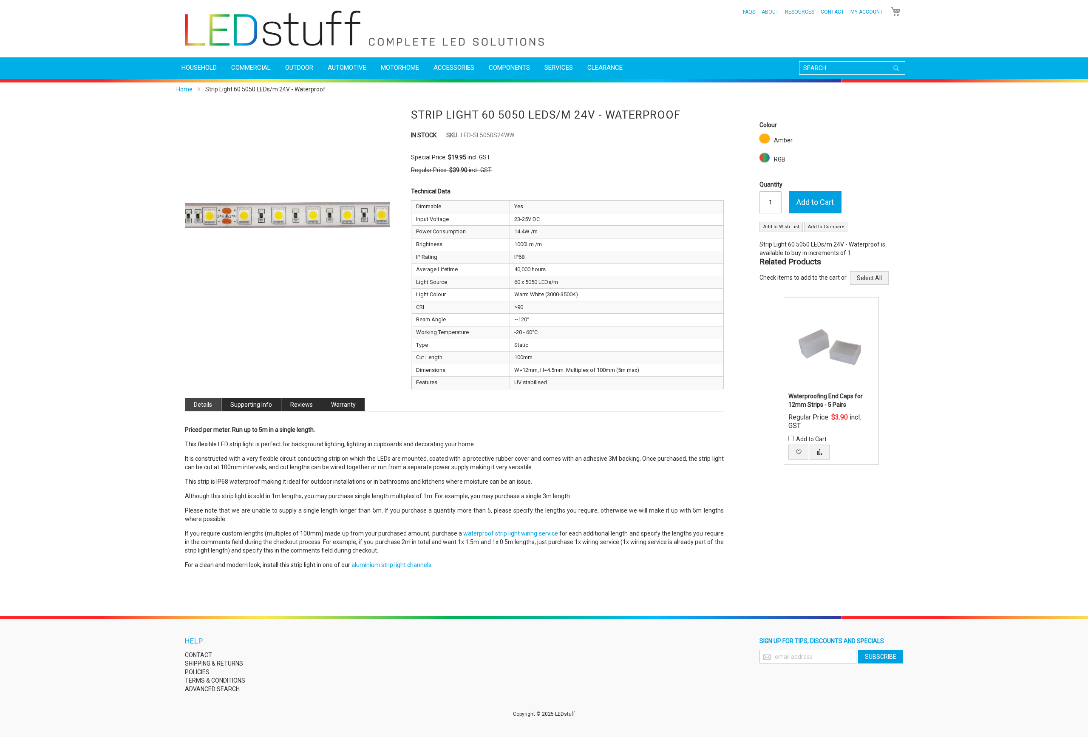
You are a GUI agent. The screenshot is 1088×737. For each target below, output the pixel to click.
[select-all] (869, 278)
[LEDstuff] (364, 28)
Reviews (301, 404)
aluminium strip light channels (391, 564)
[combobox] (852, 68)
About (770, 12)
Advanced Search (212, 689)
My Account (866, 12)
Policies (197, 672)
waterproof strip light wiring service (510, 533)
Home (184, 89)
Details (203, 404)
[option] (764, 138)
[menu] (544, 68)
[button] (798, 452)
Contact (832, 12)
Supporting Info (251, 404)
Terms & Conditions (215, 680)
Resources (799, 12)
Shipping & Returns (214, 663)
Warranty (343, 404)
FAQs (749, 12)
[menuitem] (199, 68)
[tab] (203, 404)
